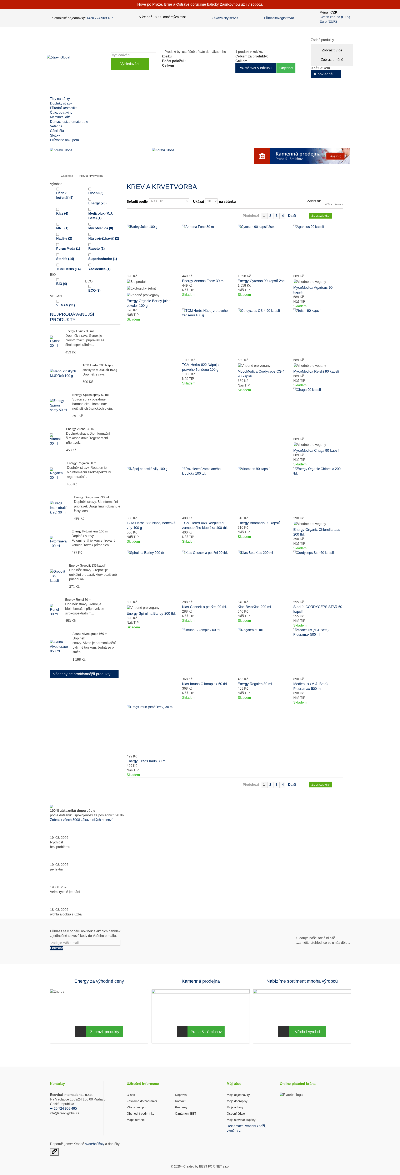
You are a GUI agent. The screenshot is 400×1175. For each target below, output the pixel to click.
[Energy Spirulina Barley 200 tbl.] (151, 575)
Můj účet (234, 1084)
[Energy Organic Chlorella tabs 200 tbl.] (318, 491)
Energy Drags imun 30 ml (91, 497)
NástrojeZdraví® (103, 238)
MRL (62, 228)
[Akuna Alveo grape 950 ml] (59, 647)
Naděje (64, 238)
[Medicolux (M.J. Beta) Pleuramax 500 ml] (318, 652)
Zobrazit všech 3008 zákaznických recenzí (81, 820)
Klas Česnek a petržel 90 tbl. (204, 607)
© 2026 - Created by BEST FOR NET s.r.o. (200, 1166)
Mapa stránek (136, 1120)
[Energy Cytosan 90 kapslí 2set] (262, 249)
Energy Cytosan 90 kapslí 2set (262, 281)
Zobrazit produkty (104, 1032)
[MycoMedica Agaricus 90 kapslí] (318, 249)
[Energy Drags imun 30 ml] (151, 729)
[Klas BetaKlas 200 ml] (262, 575)
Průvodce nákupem (64, 140)
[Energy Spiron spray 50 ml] (59, 405)
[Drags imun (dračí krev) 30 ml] (60, 508)
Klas (62, 213)
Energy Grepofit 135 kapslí (87, 565)
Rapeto (96, 248)
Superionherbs (102, 259)
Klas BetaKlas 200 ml (254, 607)
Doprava (181, 1095)
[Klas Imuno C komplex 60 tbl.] (206, 652)
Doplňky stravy (61, 103)
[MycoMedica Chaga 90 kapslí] (318, 412)
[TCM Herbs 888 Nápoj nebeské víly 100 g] (151, 491)
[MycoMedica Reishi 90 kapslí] (318, 333)
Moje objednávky (238, 1095)
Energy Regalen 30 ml (82, 463)
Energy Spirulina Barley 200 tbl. (151, 613)
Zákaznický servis (225, 18)
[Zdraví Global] (77, 61)
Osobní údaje (236, 1113)
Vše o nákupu (136, 1107)
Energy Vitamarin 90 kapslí (259, 523)
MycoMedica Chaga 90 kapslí (316, 451)
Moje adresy (235, 1107)
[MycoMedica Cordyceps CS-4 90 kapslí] (262, 333)
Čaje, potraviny (61, 112)
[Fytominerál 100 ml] (59, 542)
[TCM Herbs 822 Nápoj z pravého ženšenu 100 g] (206, 333)
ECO (94, 290)
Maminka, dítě (60, 117)
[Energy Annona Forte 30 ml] (206, 249)
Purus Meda (68, 248)
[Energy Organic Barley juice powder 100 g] (151, 249)
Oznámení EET (185, 1113)
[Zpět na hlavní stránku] (54, 176)
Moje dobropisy (237, 1101)
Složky (55, 135)
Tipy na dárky (60, 99)
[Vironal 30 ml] (56, 439)
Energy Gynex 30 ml (79, 331)
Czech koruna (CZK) (335, 17)
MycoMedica (100, 228)
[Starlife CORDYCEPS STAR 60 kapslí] (318, 575)
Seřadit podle (137, 201)
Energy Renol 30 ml (78, 599)
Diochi (95, 193)
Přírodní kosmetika (64, 108)
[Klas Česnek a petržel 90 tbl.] (206, 575)
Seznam (338, 204)
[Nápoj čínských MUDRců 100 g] (64, 373)
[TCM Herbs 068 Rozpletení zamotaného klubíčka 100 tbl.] (206, 491)
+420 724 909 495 (99, 18)
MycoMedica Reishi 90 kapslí (316, 371)
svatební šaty (94, 1144)
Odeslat (56, 948)
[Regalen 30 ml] (56, 474)
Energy (97, 203)
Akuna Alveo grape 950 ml (90, 633)
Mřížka (328, 204)
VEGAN (65, 305)
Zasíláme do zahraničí (142, 1101)
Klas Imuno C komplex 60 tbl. (205, 684)
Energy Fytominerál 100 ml (90, 531)
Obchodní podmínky (140, 1113)
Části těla (57, 131)
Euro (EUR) (328, 21)
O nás (131, 1095)
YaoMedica (99, 269)
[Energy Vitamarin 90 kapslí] (262, 491)
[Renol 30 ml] (55, 610)
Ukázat (198, 201)
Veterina (56, 126)
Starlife (65, 259)
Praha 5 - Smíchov (206, 1032)
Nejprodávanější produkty (72, 317)
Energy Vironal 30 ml (80, 429)
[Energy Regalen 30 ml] (262, 652)
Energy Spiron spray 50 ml (90, 395)
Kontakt (180, 1101)
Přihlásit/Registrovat (279, 18)
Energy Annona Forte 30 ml (203, 281)
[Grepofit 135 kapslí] (57, 576)
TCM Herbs (68, 269)
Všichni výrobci (307, 1032)
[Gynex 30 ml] (55, 342)
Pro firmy (181, 1107)
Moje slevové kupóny (241, 1120)
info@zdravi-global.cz (64, 1113)
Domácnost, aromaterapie (69, 121)
